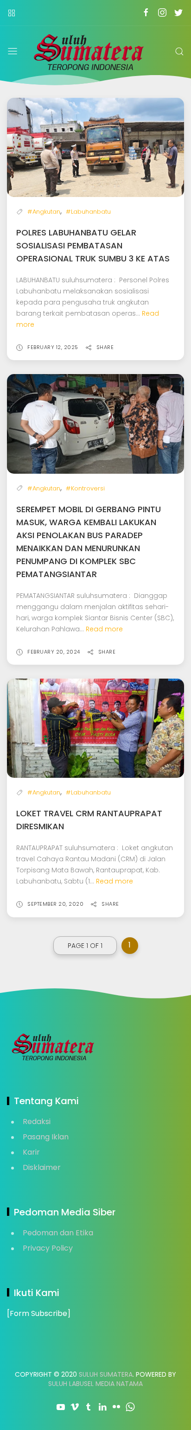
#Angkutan (43, 211)
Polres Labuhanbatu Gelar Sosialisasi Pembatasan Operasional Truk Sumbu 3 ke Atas (93, 245)
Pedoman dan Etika (58, 1232)
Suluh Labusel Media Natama (95, 1383)
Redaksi (37, 1121)
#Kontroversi (85, 488)
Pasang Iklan (46, 1136)
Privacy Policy (48, 1248)
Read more (104, 629)
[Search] (179, 51)
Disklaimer (42, 1167)
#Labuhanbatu (88, 211)
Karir (31, 1152)
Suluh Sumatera (106, 1374)
